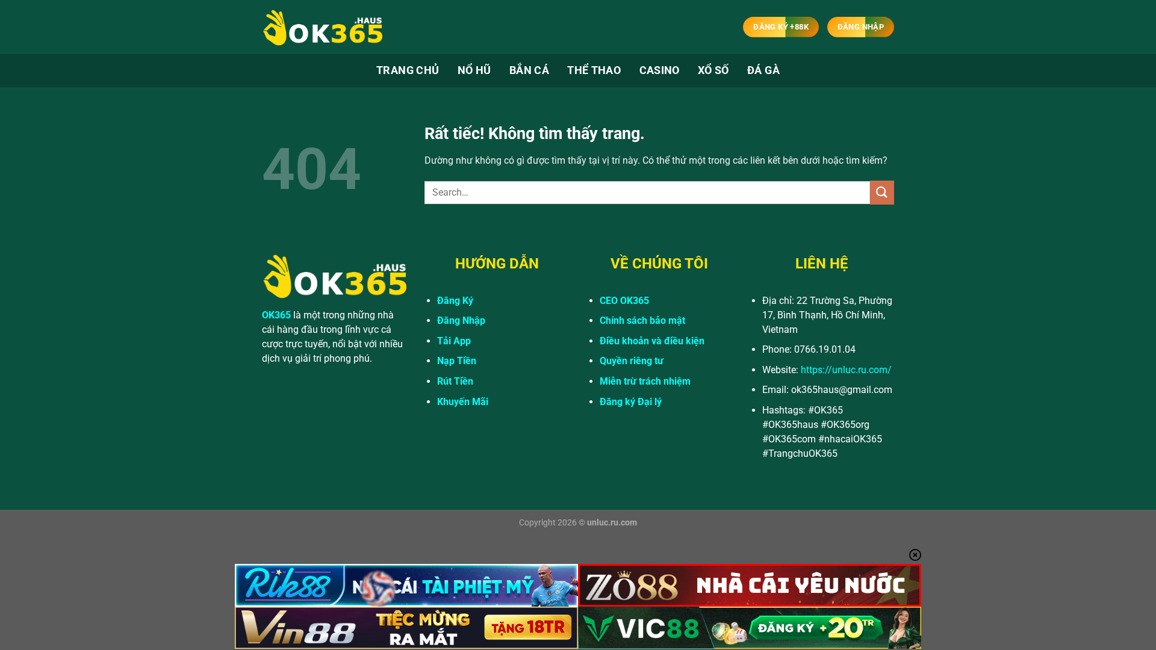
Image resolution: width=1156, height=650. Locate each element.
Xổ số (713, 70)
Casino (659, 70)
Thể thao (594, 70)
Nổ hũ (474, 70)
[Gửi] (882, 192)
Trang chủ (407, 70)
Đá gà (763, 70)
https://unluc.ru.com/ (846, 370)
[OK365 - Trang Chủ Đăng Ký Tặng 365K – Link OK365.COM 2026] (322, 27)
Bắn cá (529, 70)
